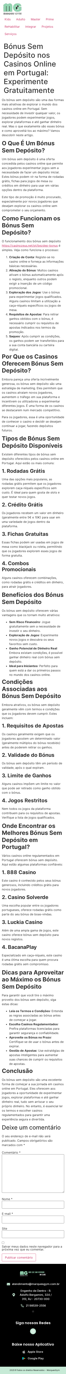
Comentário (11, 1152)
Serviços (10, 34)
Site (4, 1228)
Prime (50, 19)
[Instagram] (33, 1331)
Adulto (20, 19)
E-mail (7, 1213)
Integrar (30, 26)
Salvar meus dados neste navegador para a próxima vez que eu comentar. (32, 1248)
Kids (8, 19)
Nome (7, 1199)
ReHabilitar (12, 26)
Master (35, 19)
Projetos (47, 26)
